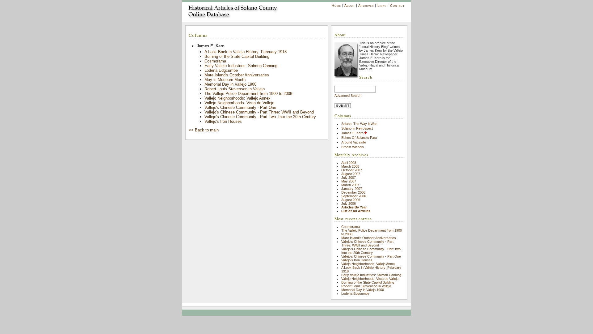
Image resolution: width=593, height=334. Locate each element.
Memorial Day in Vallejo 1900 (230, 84)
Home (336, 5)
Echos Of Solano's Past (359, 137)
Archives (366, 5)
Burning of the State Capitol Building (236, 56)
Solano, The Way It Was (359, 124)
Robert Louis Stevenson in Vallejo (234, 89)
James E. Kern (352, 133)
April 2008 (348, 163)
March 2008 (350, 166)
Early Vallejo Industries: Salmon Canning (240, 65)
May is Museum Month (225, 79)
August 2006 (350, 200)
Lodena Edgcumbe (221, 70)
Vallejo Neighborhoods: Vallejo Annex (237, 98)
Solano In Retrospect (357, 128)
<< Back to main (204, 130)
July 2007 (348, 177)
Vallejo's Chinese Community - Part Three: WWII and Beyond (259, 112)
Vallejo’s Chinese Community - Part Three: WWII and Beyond (367, 243)
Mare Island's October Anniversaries (236, 75)
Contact (397, 5)
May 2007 (348, 181)
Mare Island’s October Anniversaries (368, 238)
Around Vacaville (353, 142)
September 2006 (353, 196)
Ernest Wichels (352, 147)
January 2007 (351, 189)
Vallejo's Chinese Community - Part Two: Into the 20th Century (260, 116)
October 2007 (351, 170)
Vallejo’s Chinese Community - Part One (371, 256)
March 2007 (350, 185)
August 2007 (350, 174)
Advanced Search (347, 95)
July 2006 (348, 203)
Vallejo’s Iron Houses (356, 260)
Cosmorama (215, 61)
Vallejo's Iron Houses (223, 121)
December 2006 (353, 192)
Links (381, 5)
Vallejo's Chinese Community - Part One (240, 107)
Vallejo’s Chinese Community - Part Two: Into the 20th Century (371, 251)
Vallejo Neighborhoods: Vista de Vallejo (239, 103)
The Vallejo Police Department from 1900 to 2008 (248, 93)
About (349, 5)
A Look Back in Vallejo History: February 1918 (245, 51)
